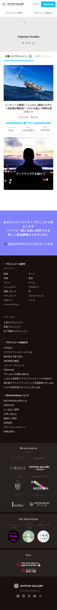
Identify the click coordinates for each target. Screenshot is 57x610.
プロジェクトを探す (14, 12)
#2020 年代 (9, 405)
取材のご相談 (10, 418)
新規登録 (50, 4)
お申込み (8, 347)
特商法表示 (9, 431)
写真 (6, 278)
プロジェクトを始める (42, 12)
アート (31, 273)
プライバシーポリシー (15, 427)
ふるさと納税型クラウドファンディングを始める (28, 378)
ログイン (36, 4)
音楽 (30, 278)
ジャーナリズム (11, 304)
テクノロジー (10, 295)
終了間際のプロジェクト (16, 331)
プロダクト (33, 286)
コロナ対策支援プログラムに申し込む (22, 387)
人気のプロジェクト (13, 322)
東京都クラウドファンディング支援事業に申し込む (28, 382)
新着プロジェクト (12, 326)
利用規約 (8, 422)
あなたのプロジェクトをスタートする (30, 244)
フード (31, 300)
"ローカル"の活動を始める (16, 374)
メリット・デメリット (14, 365)
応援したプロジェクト (18, 56)
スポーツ (8, 300)
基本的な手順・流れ (13, 356)
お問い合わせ (10, 413)
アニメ (7, 282)
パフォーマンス (36, 295)
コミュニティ (10, 286)
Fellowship (9, 369)
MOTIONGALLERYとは (15, 400)
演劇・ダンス (10, 291)
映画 (6, 273)
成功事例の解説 (11, 360)
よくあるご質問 (11, 409)
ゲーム (31, 282)
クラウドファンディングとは (18, 352)
